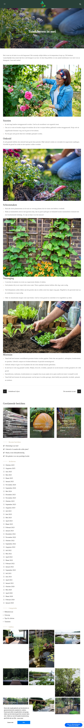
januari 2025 (10, 481)
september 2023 (11, 504)
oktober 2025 (10, 465)
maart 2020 (9, 596)
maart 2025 (9, 478)
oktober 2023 (10, 501)
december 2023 (11, 494)
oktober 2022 (10, 540)
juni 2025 (9, 471)
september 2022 (11, 544)
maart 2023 (9, 524)
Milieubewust (12, 417)
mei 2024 (9, 491)
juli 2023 (8, 511)
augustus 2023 (10, 508)
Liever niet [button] (10, 722)
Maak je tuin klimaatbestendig (15, 453)
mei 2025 (9, 475)
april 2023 (9, 521)
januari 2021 (10, 583)
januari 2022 (10, 567)
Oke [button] (24, 722)
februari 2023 (10, 527)
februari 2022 (10, 563)
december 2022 (11, 534)
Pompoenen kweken (41, 430)
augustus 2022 (10, 547)
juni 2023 (9, 514)
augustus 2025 (10, 468)
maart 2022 (9, 560)
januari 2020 (10, 603)
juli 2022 (8, 550)
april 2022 (9, 557)
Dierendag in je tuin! (12, 446)
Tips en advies (10, 420)
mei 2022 (9, 554)
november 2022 (11, 537)
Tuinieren (19, 420)
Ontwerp (65, 421)
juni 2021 (9, 577)
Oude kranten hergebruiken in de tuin (13, 427)
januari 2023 (10, 531)
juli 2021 (8, 573)
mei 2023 (9, 517)
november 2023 (11, 498)
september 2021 (11, 570)
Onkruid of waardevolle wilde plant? (17, 449)
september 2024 (11, 488)
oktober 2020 (10, 586)
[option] (15, 423)
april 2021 (9, 580)
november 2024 (11, 485)
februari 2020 (10, 599)
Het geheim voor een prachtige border (17, 456)
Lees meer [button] (20, 718)
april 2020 (9, 593)
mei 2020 (9, 590)
